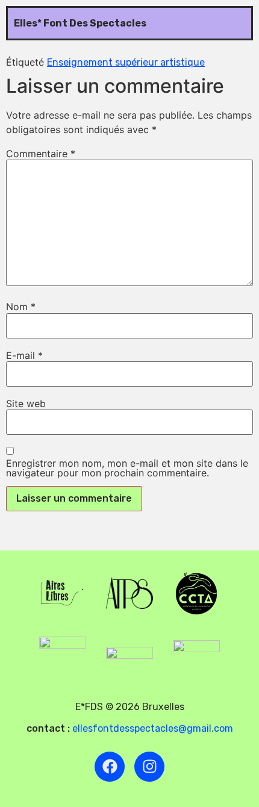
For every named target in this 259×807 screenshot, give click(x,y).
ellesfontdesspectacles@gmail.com (152, 728)
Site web (26, 403)
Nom (21, 306)
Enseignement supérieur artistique (126, 62)
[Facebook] (110, 767)
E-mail (24, 355)
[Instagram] (149, 767)
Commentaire (40, 153)
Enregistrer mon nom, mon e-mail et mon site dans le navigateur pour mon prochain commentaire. (127, 468)
